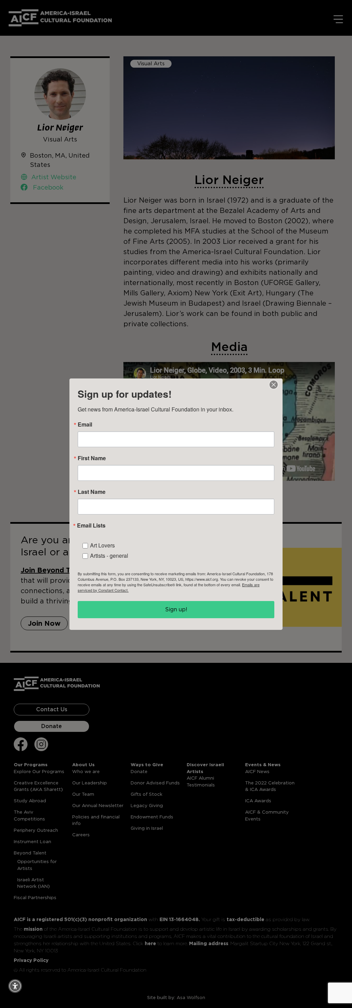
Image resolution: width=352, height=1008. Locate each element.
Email (85, 424)
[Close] (273, 385)
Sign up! (176, 609)
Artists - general (109, 555)
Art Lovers (102, 545)
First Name (92, 458)
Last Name (92, 492)
